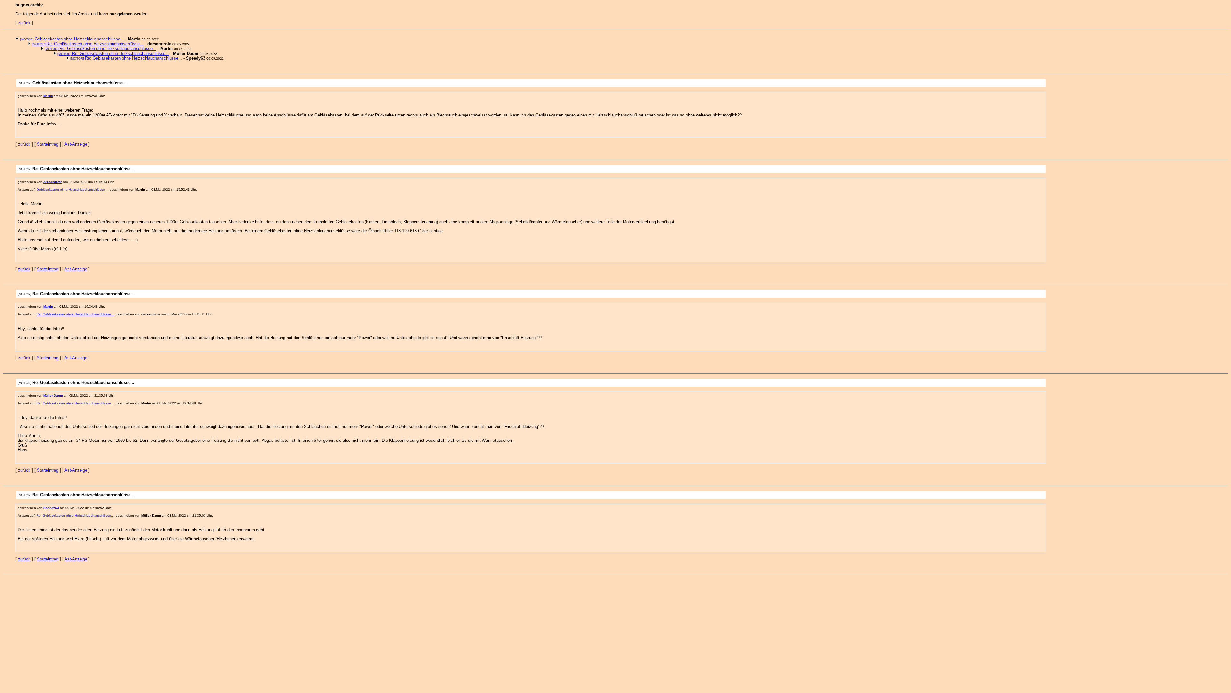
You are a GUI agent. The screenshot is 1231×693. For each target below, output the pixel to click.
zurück (24, 23)
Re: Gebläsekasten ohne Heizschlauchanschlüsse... (88, 43)
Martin (48, 96)
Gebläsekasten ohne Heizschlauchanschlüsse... (72, 39)
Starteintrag (47, 144)
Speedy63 (51, 507)
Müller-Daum (53, 395)
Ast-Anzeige (75, 144)
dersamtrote (52, 182)
